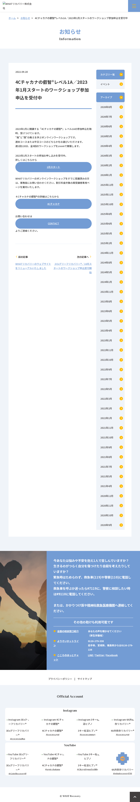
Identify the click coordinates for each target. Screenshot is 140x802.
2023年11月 (106, 291)
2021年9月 (106, 447)
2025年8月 (106, 214)
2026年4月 (106, 146)
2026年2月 (106, 165)
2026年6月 (106, 126)
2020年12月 (106, 496)
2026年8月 (106, 107)
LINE (90, 655)
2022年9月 (106, 369)
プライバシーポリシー (60, 678)
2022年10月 (106, 359)
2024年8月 (106, 262)
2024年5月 (106, 272)
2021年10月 (106, 437)
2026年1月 (106, 175)
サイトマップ (85, 678)
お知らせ (25, 18)
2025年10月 (106, 204)
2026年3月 (106, 155)
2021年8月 (106, 457)
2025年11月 (106, 194)
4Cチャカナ (53, 204)
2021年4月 (106, 486)
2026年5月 (106, 136)
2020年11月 (106, 505)
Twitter (99, 655)
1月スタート (53, 167)
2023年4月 (106, 330)
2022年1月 (106, 418)
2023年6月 (106, 311)
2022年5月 (106, 389)
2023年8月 (106, 301)
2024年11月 (106, 252)
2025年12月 (106, 184)
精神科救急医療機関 (101, 605)
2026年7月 (106, 116)
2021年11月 (106, 427)
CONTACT (53, 223)
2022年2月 (106, 408)
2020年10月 (106, 515)
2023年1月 (106, 340)
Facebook (112, 655)
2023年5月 (106, 320)
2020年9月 (106, 525)
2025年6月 (106, 223)
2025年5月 (106, 233)
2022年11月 (106, 350)
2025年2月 (106, 243)
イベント (105, 84)
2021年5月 (106, 476)
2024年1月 (106, 282)
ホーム (12, 18)
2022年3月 (106, 398)
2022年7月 (106, 379)
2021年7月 (106, 466)
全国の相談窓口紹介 (68, 631)
